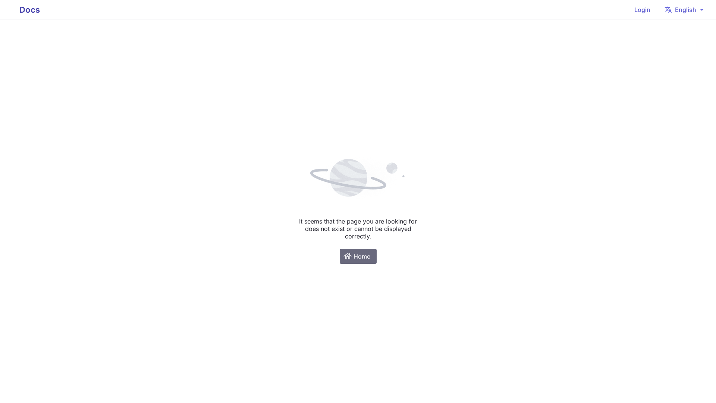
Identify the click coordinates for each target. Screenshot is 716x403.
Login (642, 9)
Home (356, 256)
